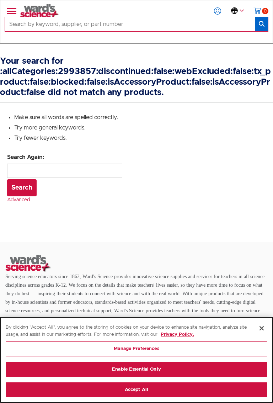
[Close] (261, 328)
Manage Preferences (136, 348)
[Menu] (11, 11)
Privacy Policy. (177, 334)
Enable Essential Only (136, 369)
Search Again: (25, 157)
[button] (217, 11)
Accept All (136, 389)
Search (21, 188)
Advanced (18, 199)
